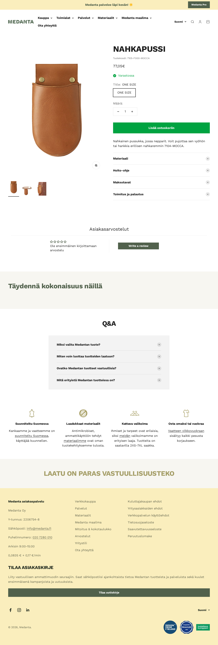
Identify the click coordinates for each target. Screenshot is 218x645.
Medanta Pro (198, 4)
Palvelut (84, 18)
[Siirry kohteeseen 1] (13, 187)
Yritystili (81, 543)
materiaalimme (75, 440)
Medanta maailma (135, 18)
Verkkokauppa (85, 501)
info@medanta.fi (39, 528)
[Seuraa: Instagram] (19, 610)
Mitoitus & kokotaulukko (93, 529)
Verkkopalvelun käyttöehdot (148, 515)
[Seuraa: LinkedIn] (28, 610)
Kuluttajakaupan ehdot (145, 501)
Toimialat (63, 18)
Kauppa (43, 18)
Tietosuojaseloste (141, 522)
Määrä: (118, 103)
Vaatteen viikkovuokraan (186, 431)
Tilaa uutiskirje (109, 592)
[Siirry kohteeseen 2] (27, 191)
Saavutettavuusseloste (144, 529)
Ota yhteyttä (47, 25)
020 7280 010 (42, 537)
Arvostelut (82, 536)
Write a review (138, 245)
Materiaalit (106, 18)
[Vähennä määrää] (118, 112)
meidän (124, 435)
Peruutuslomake (140, 536)
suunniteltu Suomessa (31, 435)
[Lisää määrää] (132, 112)
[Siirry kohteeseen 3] (40, 189)
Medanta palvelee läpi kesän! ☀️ (109, 4)
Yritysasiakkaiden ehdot (145, 508)
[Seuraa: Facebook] (10, 610)
